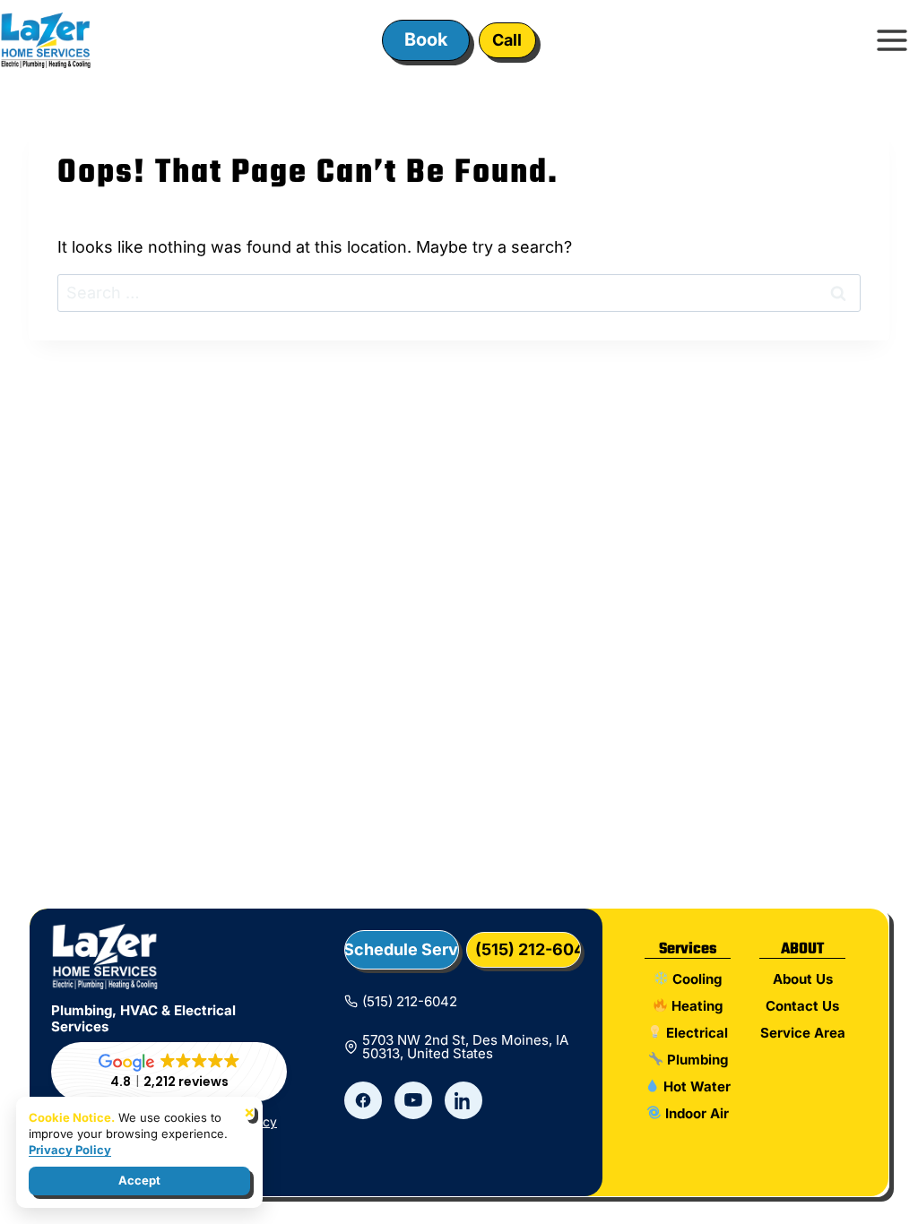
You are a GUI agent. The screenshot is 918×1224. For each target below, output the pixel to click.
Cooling (695, 978)
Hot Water (695, 1086)
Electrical (695, 1032)
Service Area (802, 1032)
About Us (803, 978)
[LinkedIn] (463, 1100)
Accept (139, 1180)
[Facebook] (363, 1100)
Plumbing (695, 1059)
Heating (695, 1005)
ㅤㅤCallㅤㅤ (507, 39)
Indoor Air (695, 1113)
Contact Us (802, 1005)
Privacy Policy (70, 1149)
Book (425, 39)
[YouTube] (413, 1100)
